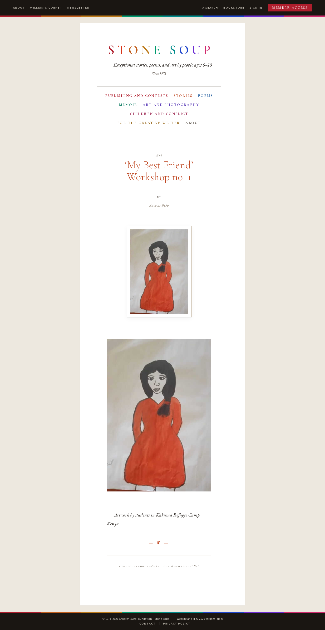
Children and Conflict (159, 114)
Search (211, 7)
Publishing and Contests (136, 95)
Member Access (290, 7)
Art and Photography (171, 105)
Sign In (256, 7)
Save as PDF (159, 205)
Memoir (128, 105)
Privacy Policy (176, 623)
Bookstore (233, 7)
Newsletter (78, 7)
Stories (182, 95)
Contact (147, 623)
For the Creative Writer (148, 123)
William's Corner (46, 7)
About (19, 7)
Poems (205, 95)
